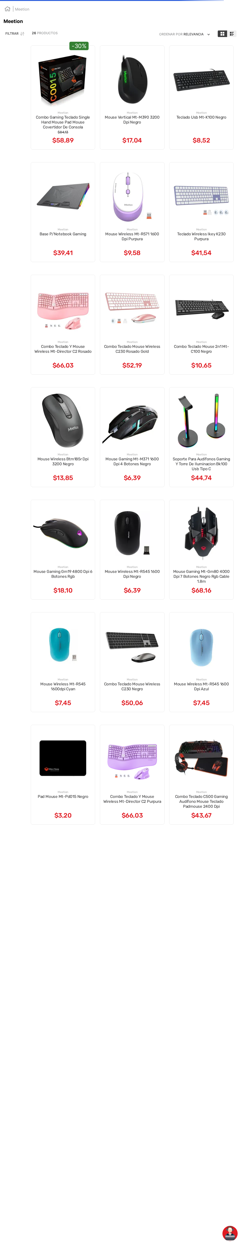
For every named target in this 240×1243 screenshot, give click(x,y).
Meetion (20, 38)
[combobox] (82, 23)
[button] (21, 81)
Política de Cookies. (105, 1234)
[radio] (198, 49)
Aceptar (214, 1231)
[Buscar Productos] (123, 23)
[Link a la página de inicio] (6, 38)
